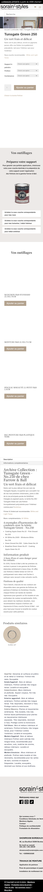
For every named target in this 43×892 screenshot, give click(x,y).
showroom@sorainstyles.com (31, 850)
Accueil (7, 30)
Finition (7, 71)
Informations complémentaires (16, 463)
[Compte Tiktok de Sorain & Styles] (32, 802)
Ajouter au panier (25, 87)
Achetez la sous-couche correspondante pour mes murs (20, 213)
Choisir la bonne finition (13, 95)
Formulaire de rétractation (29, 828)
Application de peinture (28, 865)
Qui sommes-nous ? (27, 816)
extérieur (17, 507)
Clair (21, 30)
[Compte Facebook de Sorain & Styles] (21, 802)
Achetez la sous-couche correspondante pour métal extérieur (20, 230)
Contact (22, 823)
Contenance (9, 76)
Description (8, 459)
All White (24, 518)
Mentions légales (26, 821)
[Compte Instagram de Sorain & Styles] (27, 802)
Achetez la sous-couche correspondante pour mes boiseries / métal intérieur (20, 222)
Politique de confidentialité (30, 826)
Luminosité (14, 30)
